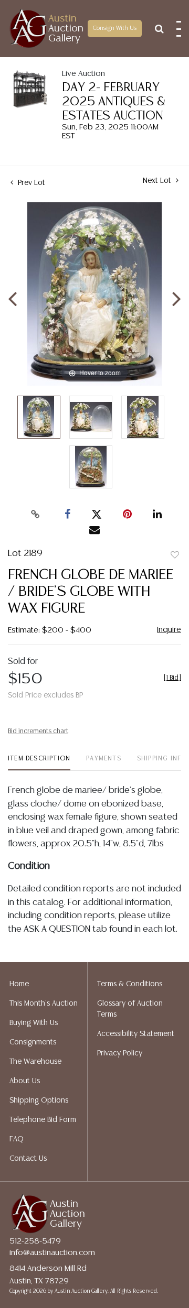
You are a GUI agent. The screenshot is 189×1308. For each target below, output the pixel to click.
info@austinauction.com (52, 1253)
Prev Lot (30, 183)
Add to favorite (175, 555)
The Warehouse (35, 1061)
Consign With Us (114, 28)
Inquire (169, 630)
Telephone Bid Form (42, 1120)
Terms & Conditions (129, 984)
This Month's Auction (43, 1003)
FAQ (16, 1139)
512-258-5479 (35, 1241)
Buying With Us (33, 1023)
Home (19, 984)
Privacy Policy (119, 1053)
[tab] (39, 762)
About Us (24, 1081)
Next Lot (158, 180)
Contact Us (28, 1158)
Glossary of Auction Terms (130, 1009)
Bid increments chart (38, 731)
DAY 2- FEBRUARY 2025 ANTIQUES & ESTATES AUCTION (113, 102)
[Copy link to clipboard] (35, 514)
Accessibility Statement (135, 1034)
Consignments (32, 1042)
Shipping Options (38, 1100)
